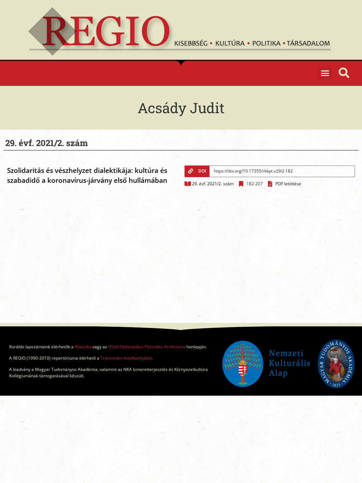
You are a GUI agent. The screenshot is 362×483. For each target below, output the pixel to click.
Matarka (83, 347)
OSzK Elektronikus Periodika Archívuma (146, 347)
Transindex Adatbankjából (126, 358)
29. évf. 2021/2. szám (213, 184)
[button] (325, 73)
